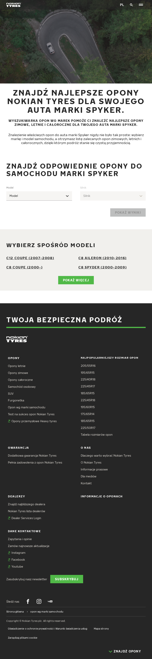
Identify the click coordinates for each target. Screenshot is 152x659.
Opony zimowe (18, 373)
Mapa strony (101, 628)
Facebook (18, 559)
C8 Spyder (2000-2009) (102, 267)
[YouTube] (50, 601)
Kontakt (86, 483)
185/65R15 (88, 393)
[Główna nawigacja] (141, 4)
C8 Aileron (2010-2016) (102, 258)
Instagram (18, 552)
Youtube (17, 566)
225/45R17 (88, 386)
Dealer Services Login (26, 518)
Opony (14, 358)
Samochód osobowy (22, 386)
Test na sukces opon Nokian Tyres (31, 414)
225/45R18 (88, 400)
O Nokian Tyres (91, 462)
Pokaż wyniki (128, 212)
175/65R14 (87, 414)
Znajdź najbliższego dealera (26, 504)
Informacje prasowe (94, 469)
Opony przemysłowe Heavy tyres (34, 421)
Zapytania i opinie (20, 539)
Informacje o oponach (102, 496)
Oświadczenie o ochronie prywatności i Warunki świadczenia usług (47, 628)
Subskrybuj (66, 579)
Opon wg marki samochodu (26, 407)
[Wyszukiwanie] (131, 4)
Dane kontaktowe (24, 531)
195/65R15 (88, 372)
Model (9, 187)
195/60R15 (88, 407)
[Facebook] (27, 601)
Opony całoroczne (20, 379)
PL (122, 5)
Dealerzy (16, 496)
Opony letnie (17, 366)
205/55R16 (88, 365)
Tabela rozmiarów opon (97, 434)
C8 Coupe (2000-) (24, 267)
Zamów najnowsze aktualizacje (28, 546)
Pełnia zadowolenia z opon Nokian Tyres (35, 462)
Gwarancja (18, 447)
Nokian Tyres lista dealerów (26, 511)
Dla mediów (88, 476)
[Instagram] (39, 601)
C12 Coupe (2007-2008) (30, 258)
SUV (10, 393)
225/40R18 (88, 379)
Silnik (83, 187)
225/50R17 (88, 428)
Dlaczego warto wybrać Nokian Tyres (106, 455)
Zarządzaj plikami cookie (22, 637)
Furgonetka (16, 400)
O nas (86, 447)
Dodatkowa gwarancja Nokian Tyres (32, 455)
